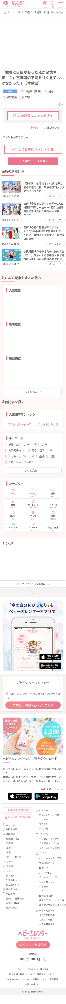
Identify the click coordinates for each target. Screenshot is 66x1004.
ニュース (15, 12)
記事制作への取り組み (19, 809)
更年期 (26, 97)
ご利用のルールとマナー (33, 682)
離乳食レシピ (12, 875)
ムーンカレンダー (48, 872)
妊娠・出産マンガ (18, 444)
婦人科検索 (11, 907)
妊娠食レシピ (12, 879)
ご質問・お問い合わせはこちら (33, 705)
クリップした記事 (33, 584)
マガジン (43, 823)
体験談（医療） (34, 91)
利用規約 (54, 979)
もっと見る (30, 391)
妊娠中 (9, 843)
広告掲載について (39, 979)
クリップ (56, 196)
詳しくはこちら (50, 789)
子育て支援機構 (47, 914)
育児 (8, 852)
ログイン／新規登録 (33, 944)
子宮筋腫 (12, 97)
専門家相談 (11, 829)
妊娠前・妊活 (12, 838)
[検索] (53, 4)
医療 (27, 12)
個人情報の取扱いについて (22, 974)
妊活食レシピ (12, 884)
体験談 (9, 866)
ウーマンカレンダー (49, 877)
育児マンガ (40, 444)
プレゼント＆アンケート (49, 838)
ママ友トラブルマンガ (21, 456)
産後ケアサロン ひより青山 (49, 900)
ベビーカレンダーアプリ (49, 858)
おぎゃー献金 (45, 919)
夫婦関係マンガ (17, 450)
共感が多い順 (52, 127)
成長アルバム (12, 889)
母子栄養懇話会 (47, 924)
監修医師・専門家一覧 (19, 817)
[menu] (61, 4)
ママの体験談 (26, 462)
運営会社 (44, 969)
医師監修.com (46, 895)
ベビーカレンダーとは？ (26, 969)
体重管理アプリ (47, 862)
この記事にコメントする (35, 115)
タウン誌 (43, 828)
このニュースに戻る (35, 161)
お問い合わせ (31, 984)
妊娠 (41, 456)
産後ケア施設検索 (15, 898)
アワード (43, 819)
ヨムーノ (43, 891)
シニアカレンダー (48, 881)
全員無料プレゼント (49, 843)
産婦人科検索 (12, 902)
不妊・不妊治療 (14, 856)
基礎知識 (10, 833)
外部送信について (45, 974)
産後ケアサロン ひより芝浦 (49, 904)
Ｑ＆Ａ (9, 861)
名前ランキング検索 (49, 814)
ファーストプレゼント (49, 847)
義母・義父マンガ (42, 450)
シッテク (43, 886)
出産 (52, 456)
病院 (50, 91)
